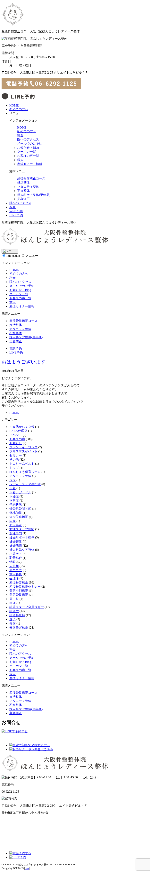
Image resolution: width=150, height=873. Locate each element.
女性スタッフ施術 (21, 529)
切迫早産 (15, 525)
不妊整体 (23, 190)
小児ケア (15, 553)
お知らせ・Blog (28, 147)
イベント (15, 435)
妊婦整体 (15, 541)
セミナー (15, 455)
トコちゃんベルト (21, 463)
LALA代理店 (18, 431)
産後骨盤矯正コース (31, 178)
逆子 (12, 619)
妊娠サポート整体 (21, 537)
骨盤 (12, 623)
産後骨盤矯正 (18, 582)
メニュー (32, 255)
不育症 (14, 500)
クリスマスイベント (23, 451)
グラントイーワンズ (23, 447)
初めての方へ (18, 109)
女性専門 (15, 533)
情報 (12, 562)
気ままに (15, 570)
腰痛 (12, 603)
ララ (12, 480)
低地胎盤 (15, 512)
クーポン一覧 (26, 151)
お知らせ (15, 443)
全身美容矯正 (18, 517)
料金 (20, 135)
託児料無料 (17, 615)
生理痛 (14, 578)
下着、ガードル (20, 492)
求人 (20, 160)
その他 (14, 459)
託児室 (14, 611)
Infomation (13, 255)
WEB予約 (16, 211)
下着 (12, 488)
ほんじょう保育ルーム (25, 471)
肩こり (14, 598)
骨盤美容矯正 (18, 627)
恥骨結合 (15, 558)
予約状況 (15, 504)
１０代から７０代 (21, 426)
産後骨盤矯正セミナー (25, 586)
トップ (14, 467)
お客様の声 (17, 439)
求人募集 (15, 574)
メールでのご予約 (29, 143)
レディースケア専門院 (25, 484)
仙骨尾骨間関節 (20, 508)
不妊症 (14, 496)
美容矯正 (23, 199)
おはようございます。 (26, 361)
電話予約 (15, 348)
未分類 (14, 566)
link (27, 868)
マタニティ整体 (28, 186)
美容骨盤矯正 (18, 594)
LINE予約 (16, 215)
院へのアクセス (28, 139)
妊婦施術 (15, 545)
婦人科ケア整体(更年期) (33, 194)
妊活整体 (23, 182)
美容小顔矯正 (18, 590)
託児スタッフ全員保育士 (26, 607)
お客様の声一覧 (28, 155)
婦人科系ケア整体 (21, 549)
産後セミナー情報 (29, 164)
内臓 (12, 521)
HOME (14, 105)
